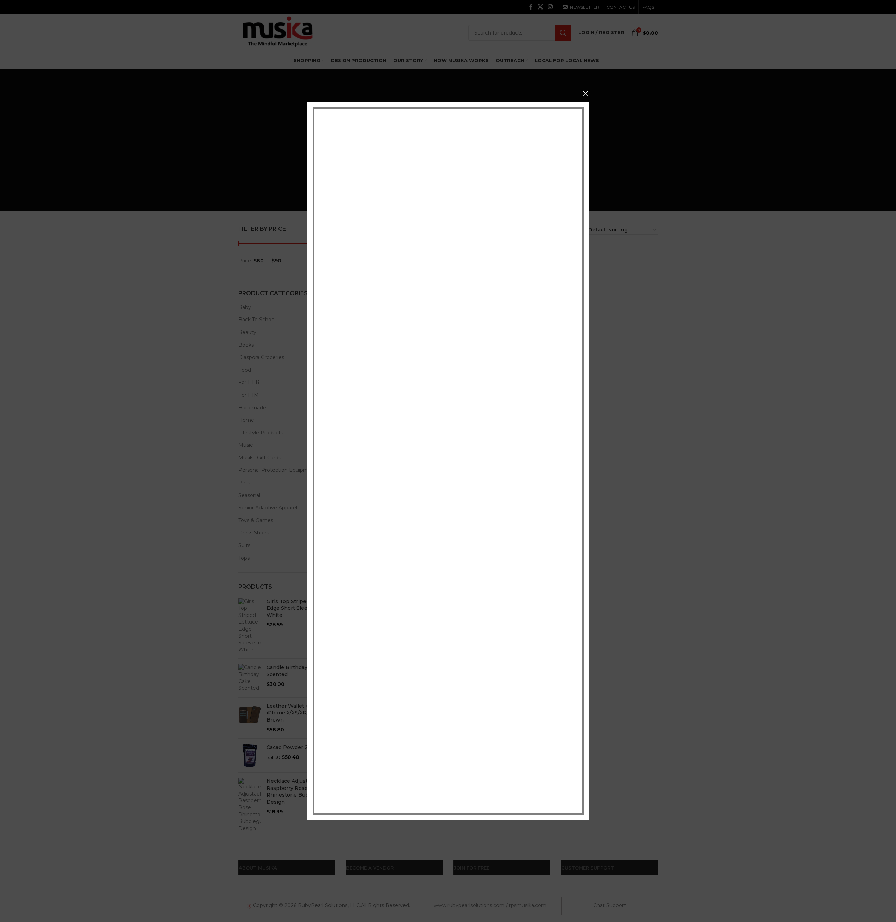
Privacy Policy (496, 784)
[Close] (585, 93)
